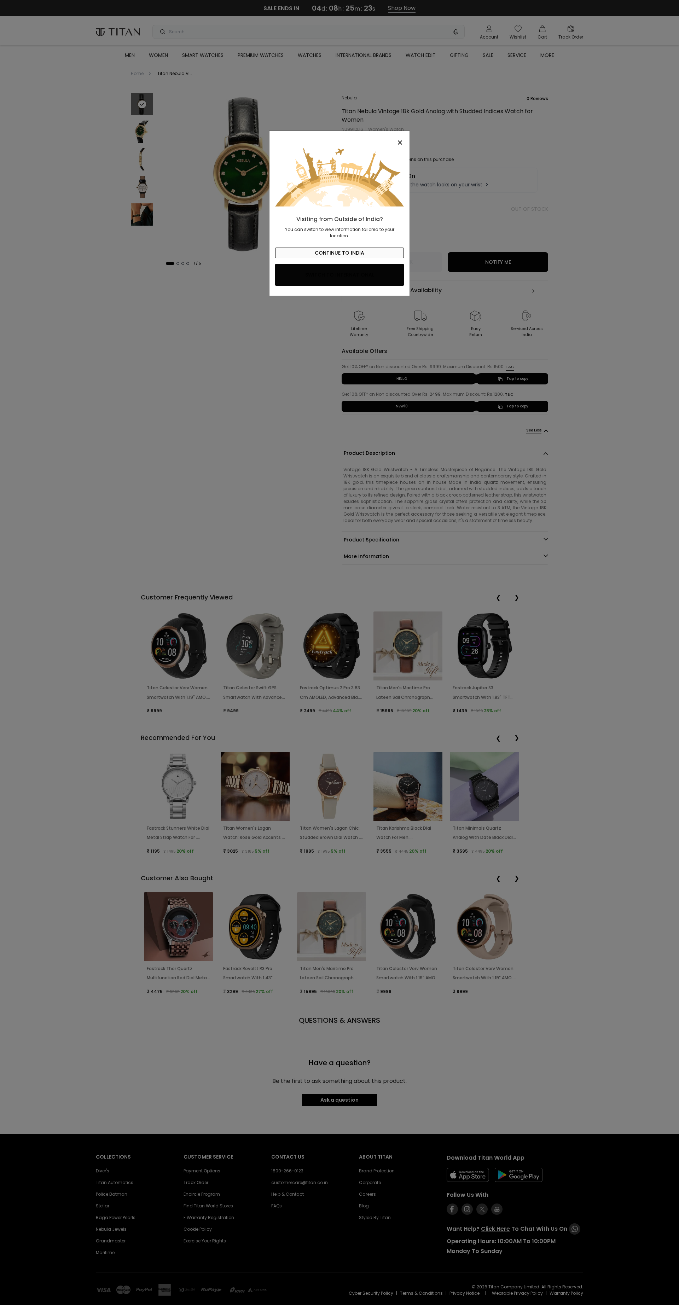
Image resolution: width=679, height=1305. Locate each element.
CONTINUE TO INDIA (339, 252)
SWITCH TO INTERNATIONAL (339, 274)
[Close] (339, 138)
